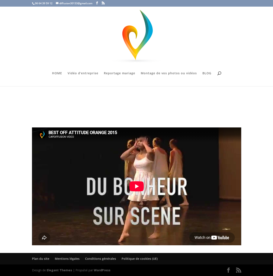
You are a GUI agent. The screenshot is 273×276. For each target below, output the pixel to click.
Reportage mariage (119, 73)
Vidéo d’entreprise (83, 73)
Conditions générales (100, 259)
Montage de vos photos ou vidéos (169, 73)
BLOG (206, 73)
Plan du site (40, 259)
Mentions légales (67, 259)
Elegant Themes (59, 270)
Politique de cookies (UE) (140, 259)
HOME (57, 73)
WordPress (102, 270)
